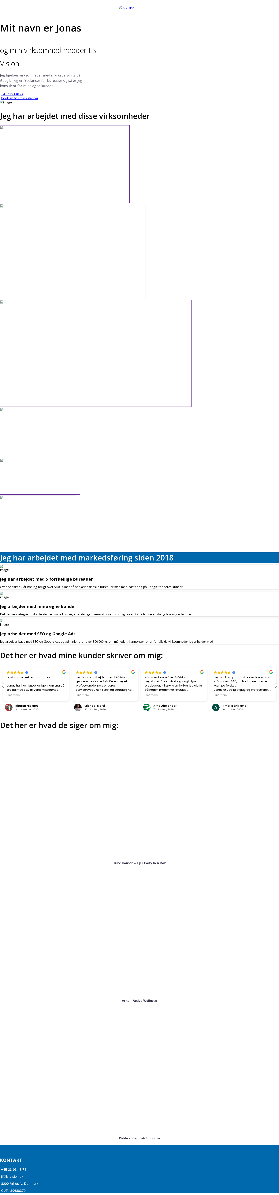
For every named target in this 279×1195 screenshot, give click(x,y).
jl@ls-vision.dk (12, 1176)
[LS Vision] (127, 8)
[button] (276, 686)
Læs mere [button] (13, 695)
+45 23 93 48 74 (13, 1169)
